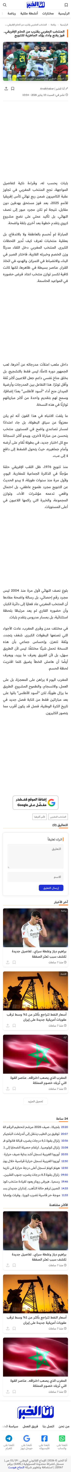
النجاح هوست (16, 1467)
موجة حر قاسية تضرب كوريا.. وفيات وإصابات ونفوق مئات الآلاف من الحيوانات (31, 1195)
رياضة (12, 13)
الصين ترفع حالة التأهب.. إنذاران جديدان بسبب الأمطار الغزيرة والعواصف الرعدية (31, 1188)
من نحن (64, 1426)
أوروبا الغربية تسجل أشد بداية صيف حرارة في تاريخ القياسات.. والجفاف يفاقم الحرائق (31, 1154)
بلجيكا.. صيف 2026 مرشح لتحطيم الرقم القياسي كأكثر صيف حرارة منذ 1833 (31, 1127)
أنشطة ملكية (29, 13)
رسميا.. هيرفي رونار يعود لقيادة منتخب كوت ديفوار (31, 1181)
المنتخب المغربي (58, 816)
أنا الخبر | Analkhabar (53, 88)
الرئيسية (63, 13)
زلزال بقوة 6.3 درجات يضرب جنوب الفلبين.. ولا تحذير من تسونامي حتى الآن (31, 1174)
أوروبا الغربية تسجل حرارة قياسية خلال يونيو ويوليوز (31, 1161)
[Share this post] (6, 88)
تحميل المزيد (35, 1101)
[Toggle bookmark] (12, 88)
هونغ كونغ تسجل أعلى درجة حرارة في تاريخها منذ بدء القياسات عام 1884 (31, 1168)
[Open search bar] (5, 5)
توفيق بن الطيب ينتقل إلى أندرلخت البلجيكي (31, 1134)
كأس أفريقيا (39, 816)
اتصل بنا (48, 1426)
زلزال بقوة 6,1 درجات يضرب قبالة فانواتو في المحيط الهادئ (31, 1140)
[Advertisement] (35, 142)
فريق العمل (30, 1426)
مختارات (48, 13)
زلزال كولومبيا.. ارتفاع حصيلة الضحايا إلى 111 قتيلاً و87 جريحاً (31, 1147)
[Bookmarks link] (66, 5)
